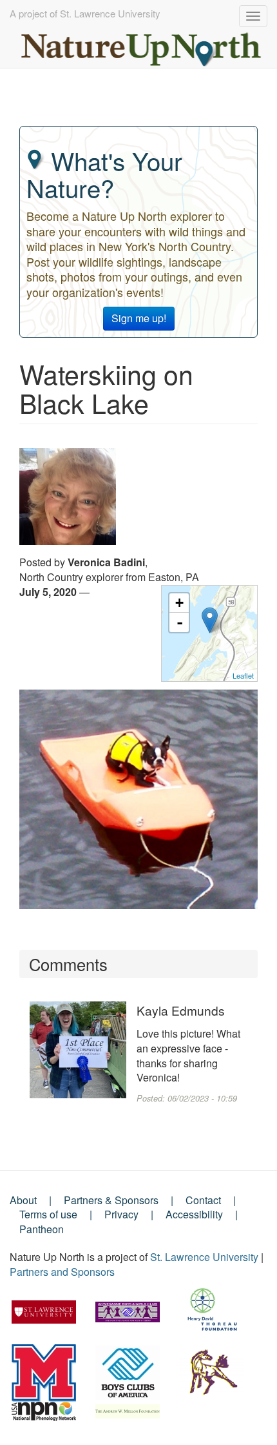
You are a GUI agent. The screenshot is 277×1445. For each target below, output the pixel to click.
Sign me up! (138, 318)
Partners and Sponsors (62, 1271)
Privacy (121, 1214)
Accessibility (194, 1214)
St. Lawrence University (204, 1256)
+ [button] (179, 603)
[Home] (142, 46)
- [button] (179, 622)
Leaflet (243, 675)
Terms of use (48, 1214)
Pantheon (41, 1229)
